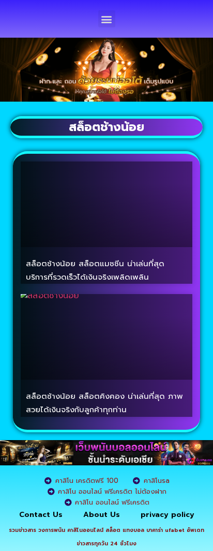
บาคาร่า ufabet (165, 530)
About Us (101, 514)
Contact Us (41, 514)
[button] (106, 18)
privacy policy (167, 514)
